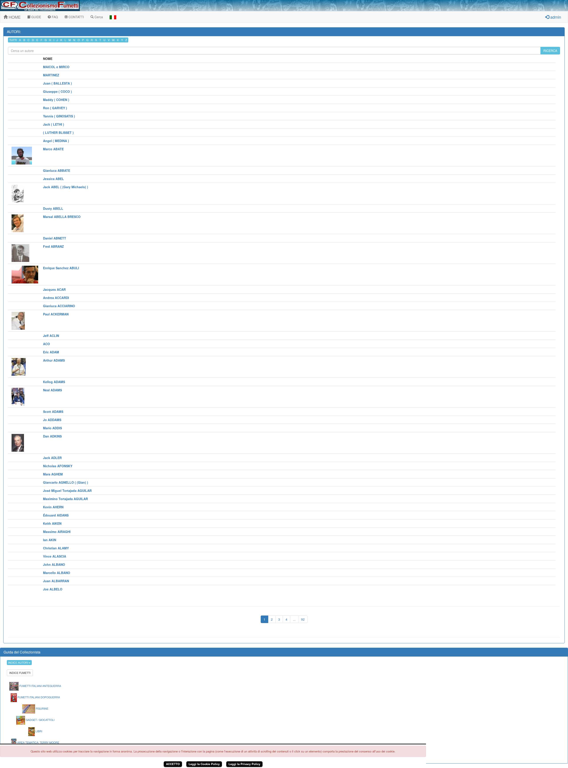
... (294, 619)
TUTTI (13, 40)
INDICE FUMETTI (19, 673)
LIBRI (38, 731)
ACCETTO (173, 764)
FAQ (54, 17)
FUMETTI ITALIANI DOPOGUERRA (38, 697)
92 (303, 619)
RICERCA (550, 50)
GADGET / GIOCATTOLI (39, 720)
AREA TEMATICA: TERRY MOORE (38, 742)
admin (555, 17)
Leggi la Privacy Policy (244, 764)
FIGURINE (41, 708)
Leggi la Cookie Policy (204, 764)
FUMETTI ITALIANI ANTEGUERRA (40, 686)
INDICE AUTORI (18, 662)
